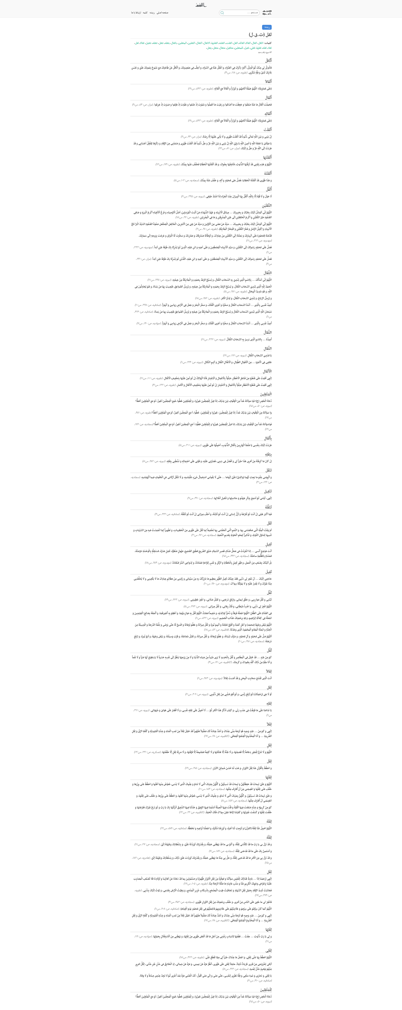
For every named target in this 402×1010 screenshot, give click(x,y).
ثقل (137, 43)
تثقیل (148, 43)
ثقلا (270, 48)
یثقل (209, 48)
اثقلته (222, 43)
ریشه (152, 13)
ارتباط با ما (136, 13)
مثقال (222, 48)
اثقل (236, 43)
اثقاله (241, 43)
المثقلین (182, 43)
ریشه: (267, 27)
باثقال (174, 43)
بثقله (167, 43)
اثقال (254, 43)
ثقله (265, 48)
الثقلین (191, 43)
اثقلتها (215, 43)
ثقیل (246, 48)
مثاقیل (230, 48)
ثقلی (252, 48)
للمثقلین (239, 48)
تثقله (155, 43)
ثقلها (259, 48)
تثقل (161, 43)
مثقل (215, 48)
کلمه (145, 13)
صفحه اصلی (162, 13)
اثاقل (260, 43)
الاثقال (207, 43)
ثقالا (142, 43)
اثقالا (248, 43)
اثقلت (229, 43)
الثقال (199, 43)
